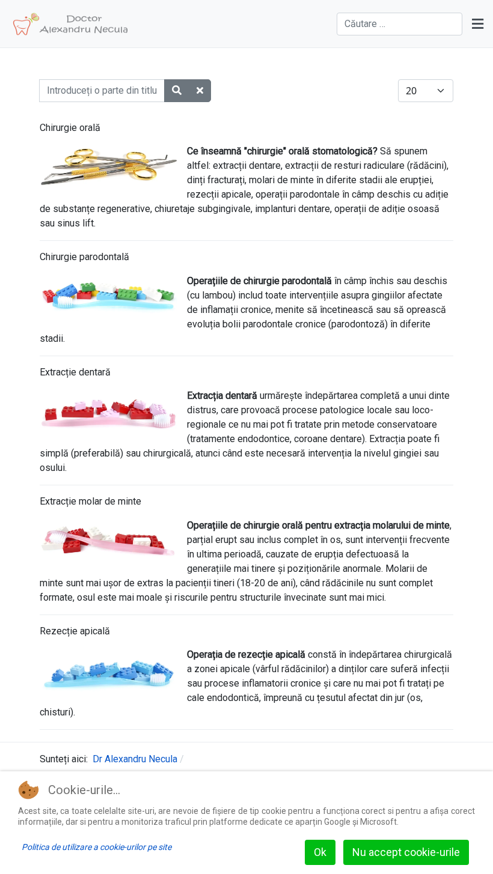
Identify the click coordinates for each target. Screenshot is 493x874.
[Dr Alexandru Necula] (71, 24)
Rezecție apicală (75, 631)
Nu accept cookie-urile (406, 852)
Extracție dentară (75, 372)
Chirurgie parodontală (84, 257)
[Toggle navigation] (477, 24)
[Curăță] (200, 90)
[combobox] (399, 24)
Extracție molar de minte (90, 501)
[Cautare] (176, 90)
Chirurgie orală (70, 127)
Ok (320, 852)
